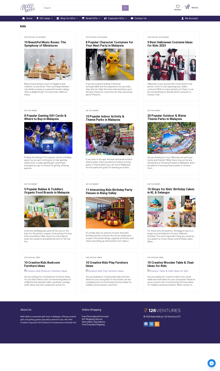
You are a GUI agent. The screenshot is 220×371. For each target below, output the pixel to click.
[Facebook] (146, 324)
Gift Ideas (44, 18)
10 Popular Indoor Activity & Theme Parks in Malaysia (105, 118)
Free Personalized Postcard (95, 316)
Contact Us (140, 18)
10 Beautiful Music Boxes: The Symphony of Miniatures (45, 43)
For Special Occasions (35, 37)
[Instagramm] (151, 324)
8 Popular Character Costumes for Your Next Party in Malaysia (109, 43)
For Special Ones (32, 258)
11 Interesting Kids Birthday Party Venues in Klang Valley (109, 191)
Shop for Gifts (67, 18)
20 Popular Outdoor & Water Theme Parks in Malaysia (166, 117)
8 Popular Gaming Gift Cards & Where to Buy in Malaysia (45, 117)
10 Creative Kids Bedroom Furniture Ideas (42, 264)
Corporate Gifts (115, 18)
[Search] (125, 8)
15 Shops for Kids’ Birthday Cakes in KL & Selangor (170, 190)
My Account (191, 18)
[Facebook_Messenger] (212, 363)
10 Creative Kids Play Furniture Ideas (107, 264)
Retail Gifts (91, 18)
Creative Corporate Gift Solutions (35, 322)
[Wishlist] (178, 7)
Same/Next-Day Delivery (93, 322)
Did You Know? (30, 111)
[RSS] (157, 324)
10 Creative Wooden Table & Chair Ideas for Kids (170, 264)
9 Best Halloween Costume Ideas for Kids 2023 (170, 43)
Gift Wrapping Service (92, 319)
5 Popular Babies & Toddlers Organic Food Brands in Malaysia (46, 190)
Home (29, 18)
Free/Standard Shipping (93, 324)
